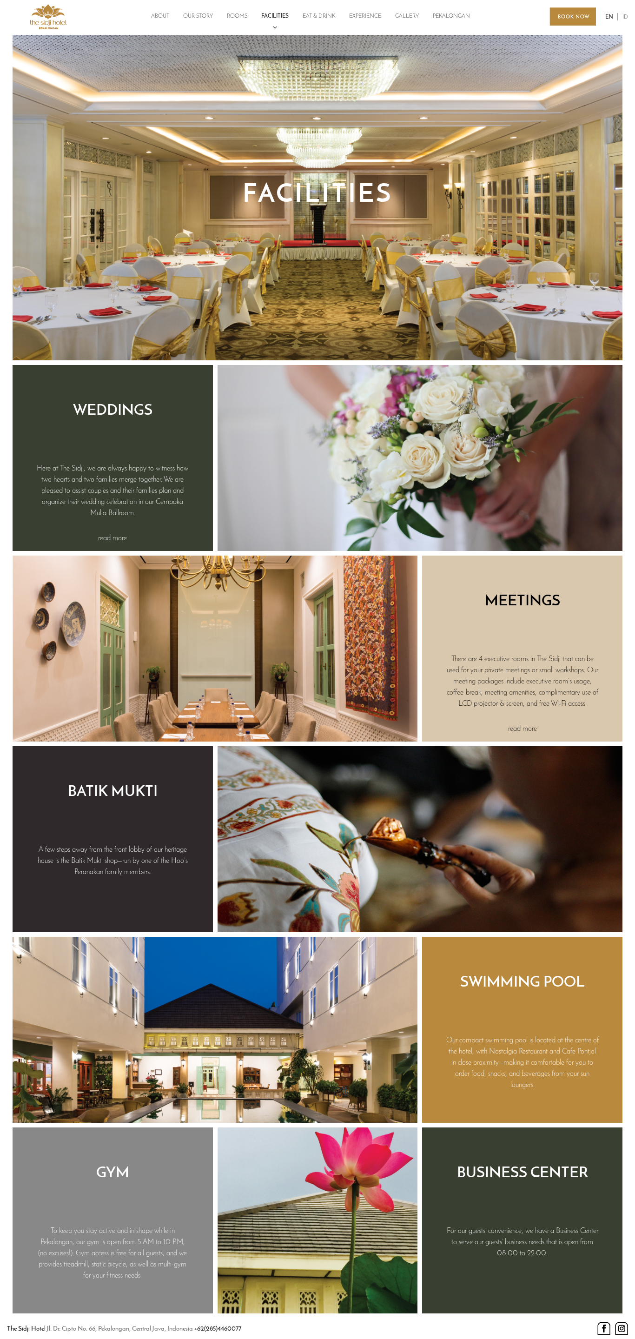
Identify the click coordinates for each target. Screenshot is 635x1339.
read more (112, 538)
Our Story (198, 16)
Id (625, 17)
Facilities (275, 16)
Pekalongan (451, 16)
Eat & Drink (319, 16)
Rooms (237, 16)
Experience (365, 16)
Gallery (407, 16)
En (609, 17)
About (160, 16)
